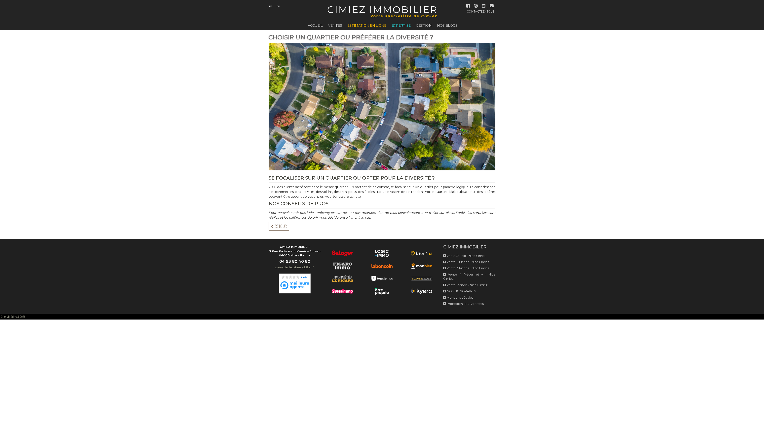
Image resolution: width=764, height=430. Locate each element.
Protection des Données (465, 304)
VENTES (335, 25)
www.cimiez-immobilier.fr (295, 267)
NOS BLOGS (447, 25)
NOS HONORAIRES (461, 291)
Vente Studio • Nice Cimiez (466, 256)
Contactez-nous (480, 11)
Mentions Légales (459, 297)
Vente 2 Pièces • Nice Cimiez (467, 262)
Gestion (424, 25)
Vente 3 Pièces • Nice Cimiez (467, 268)
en (278, 6)
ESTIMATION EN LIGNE (366, 25)
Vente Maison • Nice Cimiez (466, 285)
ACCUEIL (315, 25)
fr (270, 6)
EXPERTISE (401, 25)
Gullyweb (15, 317)
